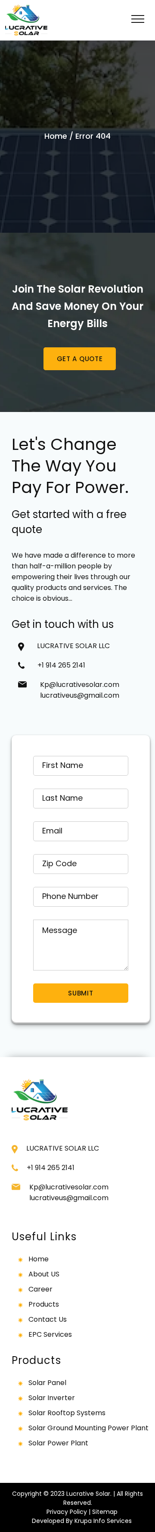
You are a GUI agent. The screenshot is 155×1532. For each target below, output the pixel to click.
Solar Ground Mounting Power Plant (88, 1428)
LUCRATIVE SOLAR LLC (73, 646)
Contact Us (47, 1319)
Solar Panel (47, 1383)
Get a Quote (79, 358)
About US (43, 1274)
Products (43, 1304)
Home (55, 136)
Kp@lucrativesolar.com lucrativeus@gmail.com (79, 690)
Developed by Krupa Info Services (82, 1520)
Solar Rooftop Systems (66, 1413)
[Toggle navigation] (138, 20)
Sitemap (105, 1511)
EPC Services (50, 1334)
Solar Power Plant (58, 1443)
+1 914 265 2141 (64, 665)
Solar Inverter (51, 1398)
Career (40, 1289)
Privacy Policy (66, 1511)
